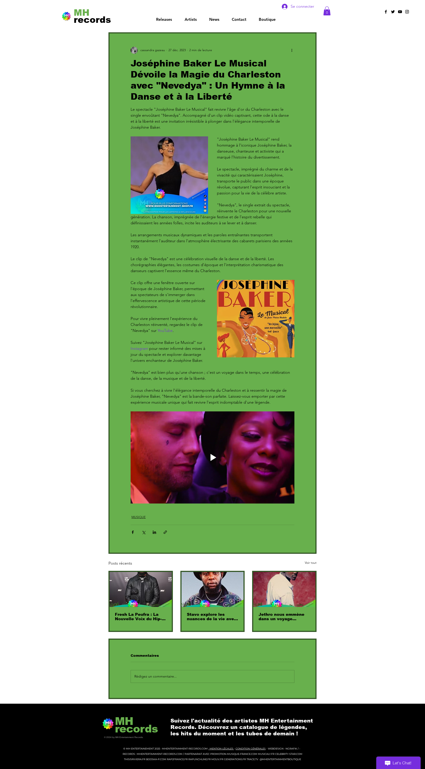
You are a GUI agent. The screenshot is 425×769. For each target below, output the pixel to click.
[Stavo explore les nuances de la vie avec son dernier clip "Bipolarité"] (213, 589)
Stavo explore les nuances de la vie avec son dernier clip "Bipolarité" (212, 616)
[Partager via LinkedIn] (154, 532)
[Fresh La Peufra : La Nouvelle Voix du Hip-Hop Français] (141, 589)
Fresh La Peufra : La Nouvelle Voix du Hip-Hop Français (138, 616)
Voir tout (311, 563)
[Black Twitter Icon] (392, 11)
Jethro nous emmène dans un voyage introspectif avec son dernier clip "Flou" (282, 616)
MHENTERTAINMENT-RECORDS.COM (185, 748)
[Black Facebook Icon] (385, 11)
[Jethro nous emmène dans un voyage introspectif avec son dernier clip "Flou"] (284, 589)
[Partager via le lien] (165, 532)
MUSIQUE (138, 517)
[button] (190, 19)
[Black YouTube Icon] (400, 11)
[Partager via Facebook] (133, 532)
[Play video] (212, 457)
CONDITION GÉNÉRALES (251, 748)
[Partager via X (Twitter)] (143, 532)
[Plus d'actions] (291, 50)
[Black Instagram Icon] (407, 11)
